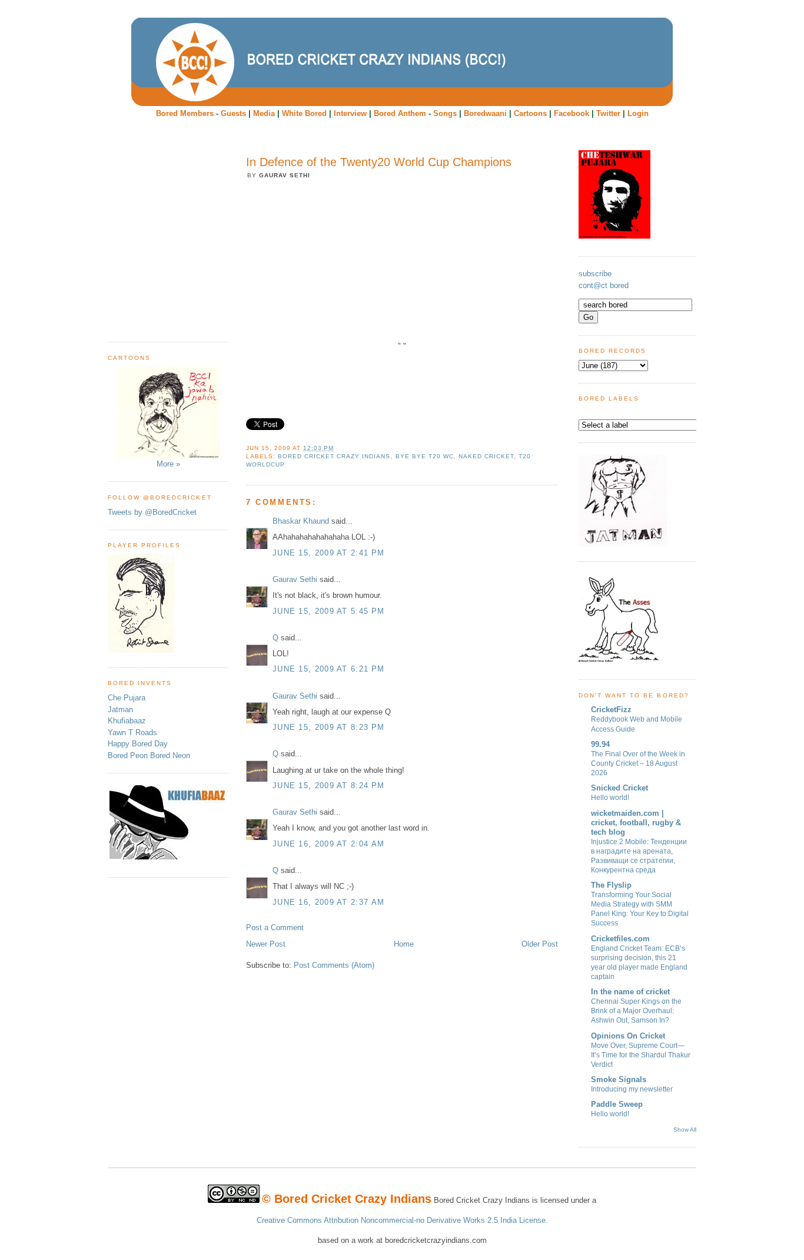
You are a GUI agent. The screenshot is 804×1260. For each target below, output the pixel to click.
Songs (445, 113)
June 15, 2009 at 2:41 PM (328, 552)
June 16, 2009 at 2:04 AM (328, 843)
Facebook (571, 113)
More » (168, 463)
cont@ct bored (604, 285)
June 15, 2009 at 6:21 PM (328, 668)
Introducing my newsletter (632, 1089)
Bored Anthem (400, 113)
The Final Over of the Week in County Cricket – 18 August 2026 (638, 763)
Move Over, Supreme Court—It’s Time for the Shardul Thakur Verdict (640, 1055)
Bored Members (185, 113)
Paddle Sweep (617, 1104)
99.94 (600, 744)
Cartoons (530, 113)
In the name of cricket (630, 991)
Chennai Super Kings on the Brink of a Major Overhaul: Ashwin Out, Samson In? (636, 1010)
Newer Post (265, 944)
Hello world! (610, 797)
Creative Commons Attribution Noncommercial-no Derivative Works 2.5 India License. (402, 1220)
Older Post (539, 944)
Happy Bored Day (138, 743)
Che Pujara (126, 697)
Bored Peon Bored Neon (149, 755)
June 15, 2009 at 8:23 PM (328, 727)
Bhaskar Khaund (301, 521)
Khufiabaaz (127, 720)
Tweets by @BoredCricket (152, 512)
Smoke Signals (618, 1079)
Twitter (608, 113)
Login (638, 113)
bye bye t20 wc (425, 456)
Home (404, 944)
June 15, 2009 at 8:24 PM (328, 785)
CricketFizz (611, 709)
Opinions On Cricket (628, 1035)
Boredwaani (485, 113)
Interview (350, 113)
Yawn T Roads (132, 732)
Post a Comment (275, 927)
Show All (684, 1129)
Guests (233, 113)
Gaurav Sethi (296, 579)
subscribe (595, 273)
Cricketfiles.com (620, 938)
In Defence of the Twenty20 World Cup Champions (378, 162)
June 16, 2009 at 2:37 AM (328, 902)
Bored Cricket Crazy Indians (334, 456)
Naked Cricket (486, 456)
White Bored (304, 113)
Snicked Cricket (619, 787)
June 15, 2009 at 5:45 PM (328, 611)
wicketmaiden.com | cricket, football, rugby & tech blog (636, 822)
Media (264, 113)
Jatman (120, 709)
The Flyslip (611, 885)
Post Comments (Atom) (334, 965)
